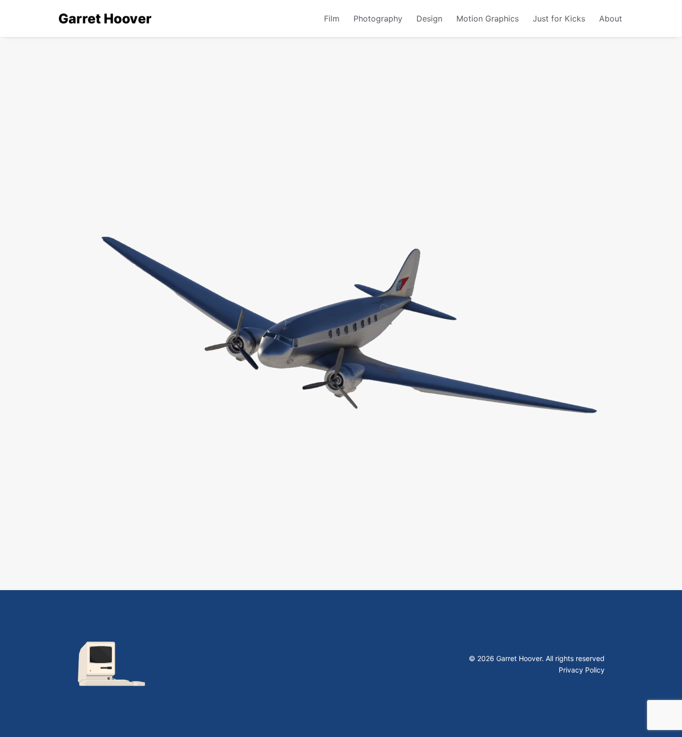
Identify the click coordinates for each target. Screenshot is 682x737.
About (610, 18)
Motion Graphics (487, 18)
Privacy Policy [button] (582, 670)
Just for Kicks (559, 18)
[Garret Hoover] (105, 18)
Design (429, 18)
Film (332, 18)
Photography (377, 18)
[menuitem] (335, 18)
